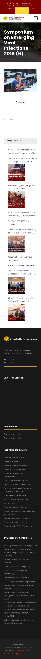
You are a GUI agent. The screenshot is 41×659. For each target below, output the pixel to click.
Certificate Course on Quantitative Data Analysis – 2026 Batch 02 (22, 160)
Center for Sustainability (14, 469)
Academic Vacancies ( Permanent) (22, 265)
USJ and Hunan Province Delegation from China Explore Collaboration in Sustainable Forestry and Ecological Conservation (21, 272)
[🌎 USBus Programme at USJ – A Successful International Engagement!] (16, 312)
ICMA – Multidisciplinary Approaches (19, 581)
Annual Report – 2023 (13, 434)
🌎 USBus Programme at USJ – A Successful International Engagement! (22, 300)
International (27, 6)
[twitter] (13, 653)
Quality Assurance (26, 3)
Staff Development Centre (15, 495)
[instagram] (21, 653)
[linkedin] (8, 653)
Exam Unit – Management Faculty (18, 484)
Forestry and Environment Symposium (20, 545)
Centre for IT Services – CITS (16, 457)
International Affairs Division (16, 518)
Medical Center (22, 8)
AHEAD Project (10, 503)
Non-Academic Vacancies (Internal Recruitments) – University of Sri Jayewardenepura (22, 151)
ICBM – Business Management (17, 566)
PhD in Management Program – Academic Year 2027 (21, 187)
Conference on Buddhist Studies (17, 577)
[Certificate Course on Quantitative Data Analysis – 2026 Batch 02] (16, 172)
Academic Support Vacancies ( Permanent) (20, 258)
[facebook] (4, 653)
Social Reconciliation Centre (15, 522)
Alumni (15, 3)
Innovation (17, 6)
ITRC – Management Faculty (16, 480)
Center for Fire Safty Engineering (18, 526)
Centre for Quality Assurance (16, 507)
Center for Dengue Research (16, 465)
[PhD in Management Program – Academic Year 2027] (16, 199)
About (9, 3)
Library (31, 8)
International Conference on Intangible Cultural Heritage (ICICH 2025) (19, 595)
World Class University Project (17, 499)
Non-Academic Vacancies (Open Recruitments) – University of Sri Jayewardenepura (22, 214)
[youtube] (17, 653)
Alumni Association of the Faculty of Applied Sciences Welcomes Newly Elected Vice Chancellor (22, 231)
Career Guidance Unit (13, 461)
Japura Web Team (26, 650)
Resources (10, 8)
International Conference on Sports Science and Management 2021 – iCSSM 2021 (19, 613)
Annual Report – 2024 (13, 438)
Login (9, 6)
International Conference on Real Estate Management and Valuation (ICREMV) (19, 552)
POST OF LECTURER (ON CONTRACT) (18, 222)
